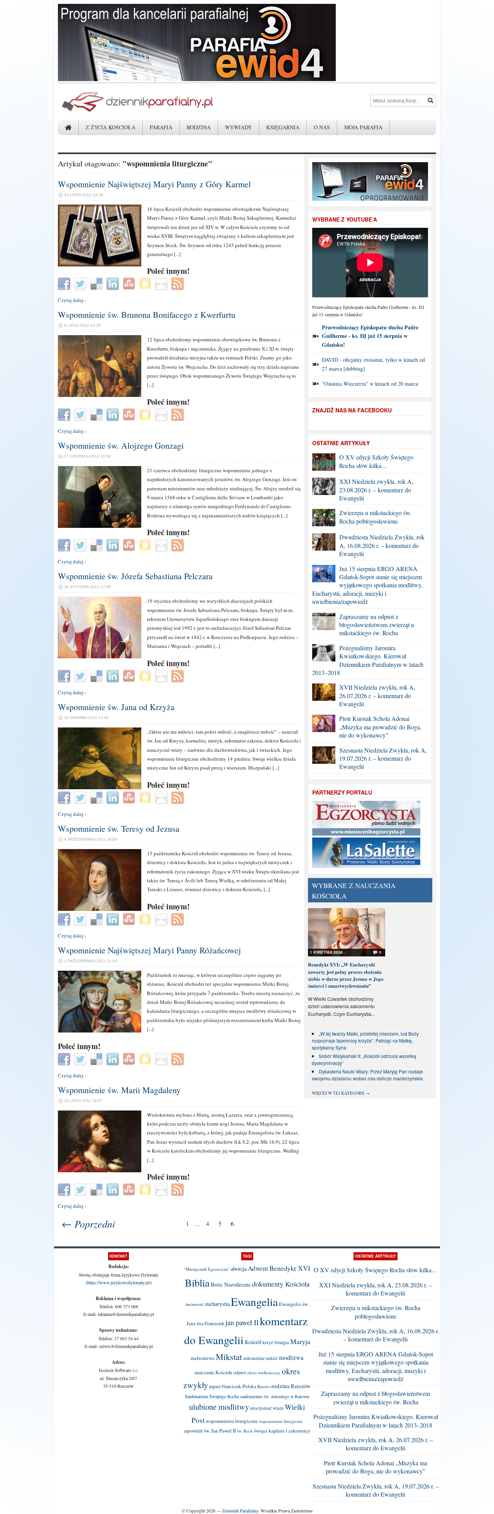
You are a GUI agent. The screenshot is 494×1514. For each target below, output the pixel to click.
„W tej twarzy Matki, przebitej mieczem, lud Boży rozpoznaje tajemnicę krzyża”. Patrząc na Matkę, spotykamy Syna (365, 1040)
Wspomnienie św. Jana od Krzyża (116, 706)
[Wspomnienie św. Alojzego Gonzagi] (99, 526)
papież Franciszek (225, 1386)
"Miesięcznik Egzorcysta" (207, 1269)
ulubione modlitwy (219, 1406)
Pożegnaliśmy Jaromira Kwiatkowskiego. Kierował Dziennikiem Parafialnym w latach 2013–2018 (367, 660)
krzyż (267, 1342)
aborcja (239, 1268)
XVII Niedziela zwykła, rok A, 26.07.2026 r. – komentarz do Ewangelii (377, 695)
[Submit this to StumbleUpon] (130, 283)
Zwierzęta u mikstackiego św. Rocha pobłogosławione (375, 517)
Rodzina (199, 127)
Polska (249, 1386)
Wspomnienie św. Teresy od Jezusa (118, 828)
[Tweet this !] (81, 283)
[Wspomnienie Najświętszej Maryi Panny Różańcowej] (99, 1030)
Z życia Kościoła (110, 127)
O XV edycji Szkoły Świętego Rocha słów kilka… (376, 461)
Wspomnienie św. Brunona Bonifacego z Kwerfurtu (146, 314)
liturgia (281, 1342)
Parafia (161, 127)
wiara (278, 1408)
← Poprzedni (88, 1223)
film (200, 1323)
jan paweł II (242, 1322)
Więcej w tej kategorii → (341, 1093)
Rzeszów (301, 1386)
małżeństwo (203, 1358)
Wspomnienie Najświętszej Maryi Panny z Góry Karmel (154, 184)
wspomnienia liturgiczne (232, 1420)
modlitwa (291, 1357)
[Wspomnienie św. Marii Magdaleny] (99, 1170)
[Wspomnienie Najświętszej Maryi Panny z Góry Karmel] (99, 264)
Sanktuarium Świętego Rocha (212, 1396)
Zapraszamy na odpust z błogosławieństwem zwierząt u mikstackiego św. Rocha (376, 624)
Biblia (197, 1283)
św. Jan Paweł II (220, 1430)
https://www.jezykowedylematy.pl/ (118, 1282)
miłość (272, 1358)
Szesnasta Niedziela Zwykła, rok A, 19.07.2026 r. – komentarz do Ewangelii (383, 758)
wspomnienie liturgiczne (281, 1421)
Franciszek (214, 1323)
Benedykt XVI (289, 1268)
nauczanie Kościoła (213, 1372)
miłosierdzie (254, 1358)
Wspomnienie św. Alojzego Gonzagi (121, 445)
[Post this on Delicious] (97, 283)
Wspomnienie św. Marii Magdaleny (119, 1089)
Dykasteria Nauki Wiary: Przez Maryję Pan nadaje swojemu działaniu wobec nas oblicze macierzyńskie (367, 1075)
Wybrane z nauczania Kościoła (354, 890)
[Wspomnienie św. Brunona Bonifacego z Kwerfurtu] (99, 395)
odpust (239, 1372)
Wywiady (238, 127)
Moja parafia (363, 127)
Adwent (258, 1268)
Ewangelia (254, 1301)
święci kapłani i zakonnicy (282, 1430)
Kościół (253, 1342)
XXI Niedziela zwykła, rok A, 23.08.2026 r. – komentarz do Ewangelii (376, 489)
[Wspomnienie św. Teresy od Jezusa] (99, 909)
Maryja (300, 1341)
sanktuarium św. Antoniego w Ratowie (275, 1396)
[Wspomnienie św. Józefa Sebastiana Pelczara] (99, 656)
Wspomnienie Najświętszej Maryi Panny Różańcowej (149, 950)
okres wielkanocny (264, 1372)
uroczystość (261, 1408)
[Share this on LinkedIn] (114, 283)
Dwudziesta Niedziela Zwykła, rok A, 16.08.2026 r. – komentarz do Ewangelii (382, 545)
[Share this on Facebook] (65, 283)
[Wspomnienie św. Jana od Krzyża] (99, 787)
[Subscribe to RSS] (178, 283)
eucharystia (217, 1303)
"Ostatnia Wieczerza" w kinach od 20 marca (370, 383)
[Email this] (162, 283)
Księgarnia (282, 127)
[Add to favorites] (146, 283)
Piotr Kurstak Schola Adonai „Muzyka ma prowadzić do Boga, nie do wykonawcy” (380, 726)
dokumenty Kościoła (281, 1284)
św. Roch (245, 1431)
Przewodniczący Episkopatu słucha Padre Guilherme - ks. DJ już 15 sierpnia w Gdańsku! (370, 336)
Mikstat (229, 1356)
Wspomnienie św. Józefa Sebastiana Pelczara (135, 576)
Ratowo (263, 1386)
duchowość (195, 1304)
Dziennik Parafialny (240, 1510)
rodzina (280, 1386)
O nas (322, 127)
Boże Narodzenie (231, 1284)
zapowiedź (193, 1431)
